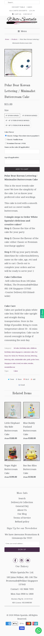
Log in (32, 10)
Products (14, 39)
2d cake (16, 348)
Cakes (29, 7)
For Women (20, 356)
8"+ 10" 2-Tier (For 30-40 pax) (18, 125)
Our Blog (22, 514)
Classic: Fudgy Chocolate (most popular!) (23, 136)
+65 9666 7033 (26, 589)
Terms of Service (22, 518)
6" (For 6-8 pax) (12, 115)
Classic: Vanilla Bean (15, 139)
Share (20, 379)
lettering (34, 356)
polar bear (35, 359)
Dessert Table (18, 7)
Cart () (17, 14)
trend (18, 363)
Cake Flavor (9, 132)
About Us (22, 510)
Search (22, 498)
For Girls (12, 356)
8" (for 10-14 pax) (30, 115)
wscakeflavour (9, 367)
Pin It (27, 379)
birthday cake (25, 348)
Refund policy (22, 521)
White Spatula (21, 615)
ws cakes (24, 363)
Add (34, 379)
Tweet (12, 379)
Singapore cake (10, 363)
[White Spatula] (22, 21)
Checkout (27, 14)
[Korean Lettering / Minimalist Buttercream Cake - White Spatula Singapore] (18, 62)
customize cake (28, 352)
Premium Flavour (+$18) (16, 143)
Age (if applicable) (11, 157)
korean (27, 356)
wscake (30, 363)
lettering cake (9, 359)
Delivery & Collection (22, 502)
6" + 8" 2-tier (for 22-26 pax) (17, 120)
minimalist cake (20, 359)
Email (23, 385)
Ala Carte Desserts (18, 10)
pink (28, 359)
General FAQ (22, 506)
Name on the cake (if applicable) (16, 147)
